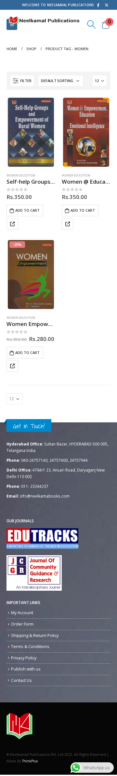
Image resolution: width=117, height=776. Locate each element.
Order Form (22, 624)
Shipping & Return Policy (34, 635)
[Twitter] (106, 5)
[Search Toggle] (91, 24)
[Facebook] (98, 5)
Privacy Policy (23, 658)
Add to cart (27, 210)
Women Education (20, 175)
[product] (31, 132)
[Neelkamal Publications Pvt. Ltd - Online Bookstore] (19, 726)
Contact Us (21, 680)
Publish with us (26, 669)
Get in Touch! (29, 426)
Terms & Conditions (30, 646)
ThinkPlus (30, 761)
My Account (22, 612)
